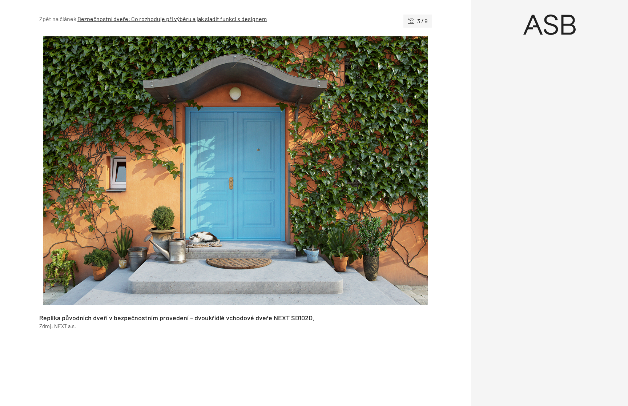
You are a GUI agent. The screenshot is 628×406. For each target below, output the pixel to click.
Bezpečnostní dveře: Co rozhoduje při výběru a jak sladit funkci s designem (172, 18)
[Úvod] (549, 25)
